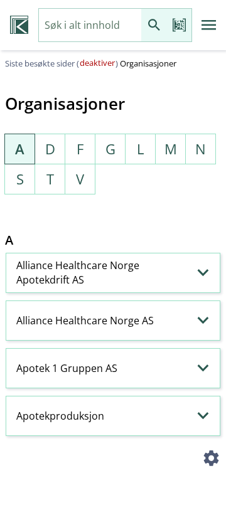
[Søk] (153, 25)
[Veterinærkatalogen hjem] (19, 25)
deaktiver (97, 62)
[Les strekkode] (178, 25)
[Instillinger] (211, 460)
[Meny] (209, 25)
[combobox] (90, 25)
